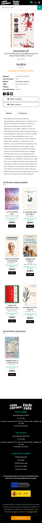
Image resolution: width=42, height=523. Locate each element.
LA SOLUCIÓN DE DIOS (12, 213)
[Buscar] (39, 7)
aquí (15, 512)
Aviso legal (21, 460)
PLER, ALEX (21, 59)
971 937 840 (21, 439)
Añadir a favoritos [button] (15, 99)
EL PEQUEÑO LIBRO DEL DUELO (30, 213)
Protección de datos (21, 466)
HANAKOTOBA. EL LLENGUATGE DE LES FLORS (12, 362)
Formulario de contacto (21, 426)
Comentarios (22, 113)
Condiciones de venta (21, 463)
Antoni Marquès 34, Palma (21, 415)
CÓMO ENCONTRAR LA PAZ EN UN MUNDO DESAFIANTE (12, 260)
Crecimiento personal (22, 81)
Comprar (12, 226)
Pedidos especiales (21, 457)
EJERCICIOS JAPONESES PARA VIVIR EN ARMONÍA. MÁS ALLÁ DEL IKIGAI (12, 306)
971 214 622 (21, 418)
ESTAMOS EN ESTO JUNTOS (30, 309)
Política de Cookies (21, 469)
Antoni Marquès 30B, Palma (21, 436)
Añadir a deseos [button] (15, 104)
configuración (32, 512)
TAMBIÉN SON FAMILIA (30, 260)
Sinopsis (9, 113)
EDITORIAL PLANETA (22, 76)
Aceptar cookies (20, 518)
